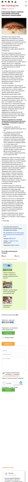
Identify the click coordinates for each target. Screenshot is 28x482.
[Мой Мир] (13, 322)
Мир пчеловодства (10, 6)
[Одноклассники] (7, 322)
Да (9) (4, 256)
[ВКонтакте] (3, 322)
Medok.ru (17, 245)
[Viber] (11, 322)
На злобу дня (10, 8)
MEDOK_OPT (12, 238)
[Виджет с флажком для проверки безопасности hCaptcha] (13, 383)
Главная (4, 8)
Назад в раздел (9, 337)
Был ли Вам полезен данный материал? (9, 252)
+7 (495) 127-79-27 (13, 241)
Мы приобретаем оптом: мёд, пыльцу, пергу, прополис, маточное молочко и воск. (13, 234)
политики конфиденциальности (11, 375)
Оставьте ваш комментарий (9, 259)
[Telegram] (9, 322)
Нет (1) (18, 256)
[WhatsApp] (5, 322)
